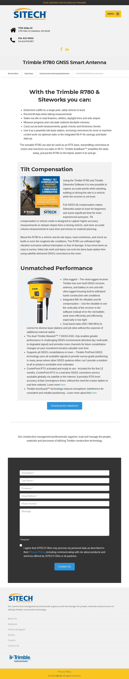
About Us (12, 618)
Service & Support (16, 629)
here (63, 384)
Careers (12, 640)
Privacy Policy (37, 552)
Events (11, 634)
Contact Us (13, 645)
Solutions (12, 624)
